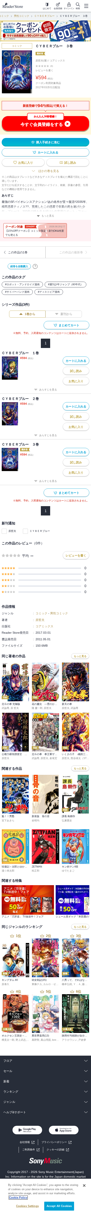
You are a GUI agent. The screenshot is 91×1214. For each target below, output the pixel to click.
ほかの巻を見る (48, 171)
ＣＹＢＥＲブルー (44, 15)
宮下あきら (8, 820)
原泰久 (5, 984)
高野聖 (35, 1039)
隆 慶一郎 (37, 708)
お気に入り (25, 162)
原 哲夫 (15, 708)
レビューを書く (44, 70)
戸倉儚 (82, 1039)
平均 (25, 556)
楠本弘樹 (67, 984)
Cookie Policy (18, 1197)
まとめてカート (69, 325)
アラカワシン (69, 1039)
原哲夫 (12, 531)
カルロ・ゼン (50, 984)
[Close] (84, 1185)
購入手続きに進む (48, 142)
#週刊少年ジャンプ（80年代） (65, 284)
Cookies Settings (27, 1206)
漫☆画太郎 (8, 870)
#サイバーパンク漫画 (17, 291)
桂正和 (35, 870)
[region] (45, 1196)
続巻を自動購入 (19, 266)
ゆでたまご (68, 870)
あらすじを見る (48, 389)
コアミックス (57, 60)
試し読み (70, 162)
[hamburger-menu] (86, 6)
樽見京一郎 (8, 1039)
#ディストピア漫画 (49, 291)
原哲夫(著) (41, 60)
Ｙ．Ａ (77, 984)
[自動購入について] (35, 266)
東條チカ (37, 984)
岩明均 (35, 820)
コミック (17, 45)
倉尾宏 (53, 758)
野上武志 (21, 1039)
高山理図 (46, 1039)
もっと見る (47, 215)
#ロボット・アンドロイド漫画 (22, 284)
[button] (57, 1150)
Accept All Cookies (59, 1206)
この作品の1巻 (18, 252)
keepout (56, 1039)
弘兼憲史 (67, 820)
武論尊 (5, 708)
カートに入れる (48, 152)
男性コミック (21, 15)
